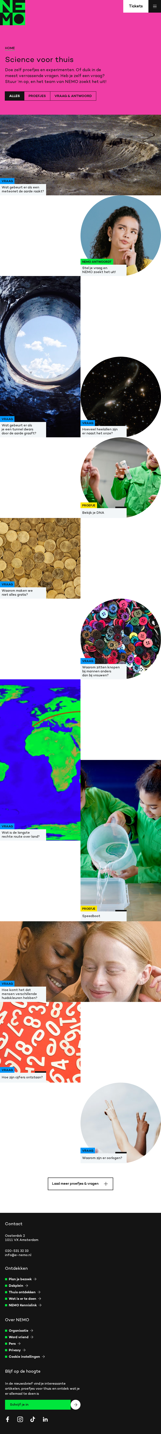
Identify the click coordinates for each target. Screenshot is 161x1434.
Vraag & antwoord (73, 96)
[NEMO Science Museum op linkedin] (45, 1419)
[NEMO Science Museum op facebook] (7, 1419)
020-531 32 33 (17, 1251)
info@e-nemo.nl (18, 1255)
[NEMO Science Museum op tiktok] (32, 1419)
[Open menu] (154, 6)
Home (10, 48)
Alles (14, 96)
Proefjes (37, 96)
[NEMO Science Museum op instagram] (20, 1419)
